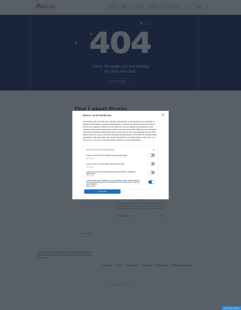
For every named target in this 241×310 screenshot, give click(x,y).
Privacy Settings (232, 308)
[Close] (164, 115)
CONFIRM (102, 191)
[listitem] (120, 149)
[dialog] (120, 155)
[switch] (151, 155)
